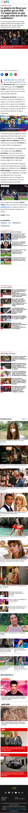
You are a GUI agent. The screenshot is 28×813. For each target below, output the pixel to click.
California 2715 (10, 807)
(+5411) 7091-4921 (10, 809)
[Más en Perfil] (9, 675)
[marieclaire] (14, 705)
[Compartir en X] (6, 74)
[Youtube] (16, 793)
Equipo (16, 797)
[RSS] (19, 793)
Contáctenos (3, 798)
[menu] (2, 1)
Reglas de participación (19, 798)
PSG (10, 222)
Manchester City (16, 222)
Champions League (5, 225)
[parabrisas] (14, 755)
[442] (14, 788)
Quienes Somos (4, 797)
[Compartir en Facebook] (2, 74)
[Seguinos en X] (12, 793)
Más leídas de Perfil (8, 354)
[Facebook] (9, 793)
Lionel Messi (7, 80)
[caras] (14, 730)
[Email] (15, 74)
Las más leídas (6, 287)
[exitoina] (14, 679)
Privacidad (3, 800)
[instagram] (5, 793)
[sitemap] (22, 793)
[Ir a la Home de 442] (6, 2)
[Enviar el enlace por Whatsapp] (11, 74)
